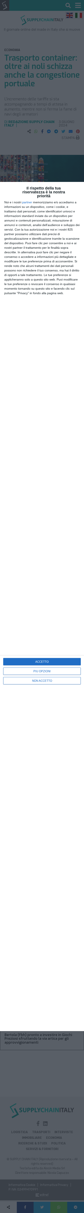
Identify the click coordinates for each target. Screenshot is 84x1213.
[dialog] (42, 606)
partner (27, 202)
